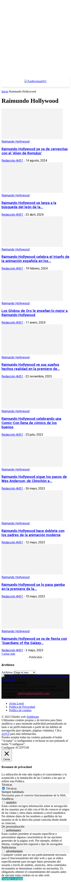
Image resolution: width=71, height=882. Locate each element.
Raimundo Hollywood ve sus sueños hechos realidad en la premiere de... (31, 367)
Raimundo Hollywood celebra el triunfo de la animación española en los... (35, 259)
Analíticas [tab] (7, 798)
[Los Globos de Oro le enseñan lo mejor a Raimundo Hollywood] (32, 299)
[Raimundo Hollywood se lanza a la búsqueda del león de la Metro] (32, 191)
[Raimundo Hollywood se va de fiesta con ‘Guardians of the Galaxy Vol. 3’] (32, 627)
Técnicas (11, 788)
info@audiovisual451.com (33, 693)
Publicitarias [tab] (9, 847)
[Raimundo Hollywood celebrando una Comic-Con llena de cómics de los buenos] (32, 407)
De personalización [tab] (13, 826)
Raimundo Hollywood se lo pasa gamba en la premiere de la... (33, 587)
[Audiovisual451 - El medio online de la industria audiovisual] (35, 83)
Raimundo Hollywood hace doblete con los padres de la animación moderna (33, 533)
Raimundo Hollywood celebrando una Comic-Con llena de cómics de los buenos (31, 423)
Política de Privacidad (22, 706)
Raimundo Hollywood (16, 141)
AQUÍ (5, 733)
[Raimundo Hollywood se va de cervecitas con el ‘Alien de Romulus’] (32, 138)
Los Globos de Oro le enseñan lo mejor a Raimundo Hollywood (35, 313)
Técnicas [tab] (7, 784)
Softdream (33, 716)
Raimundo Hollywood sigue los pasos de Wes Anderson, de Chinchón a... (34, 479)
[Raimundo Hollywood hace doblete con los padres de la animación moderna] (32, 519)
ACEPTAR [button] (22, 747)
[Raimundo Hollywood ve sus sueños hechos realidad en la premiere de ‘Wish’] (32, 353)
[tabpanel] (35, 795)
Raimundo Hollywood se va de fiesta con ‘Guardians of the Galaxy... (34, 641)
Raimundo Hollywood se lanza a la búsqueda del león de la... (29, 205)
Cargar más (8, 653)
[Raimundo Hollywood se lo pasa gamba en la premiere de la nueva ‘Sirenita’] (32, 573)
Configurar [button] (8, 747)
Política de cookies (20, 710)
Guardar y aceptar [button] (12, 878)
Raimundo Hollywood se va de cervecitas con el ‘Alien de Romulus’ (35, 151)
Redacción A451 (12, 160)
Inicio (5, 91)
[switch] (3, 802)
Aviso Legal (16, 703)
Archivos (7, 672)
